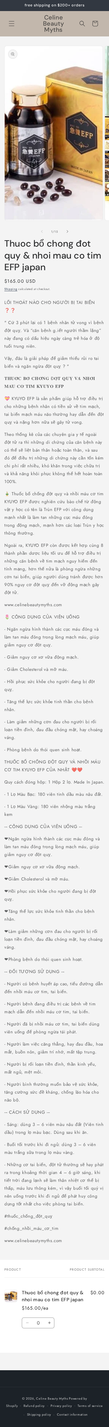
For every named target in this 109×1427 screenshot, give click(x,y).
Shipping (10, 289)
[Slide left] (41, 231)
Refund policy (34, 1405)
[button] (11, 23)
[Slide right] (67, 231)
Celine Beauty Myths (52, 1398)
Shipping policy (39, 1414)
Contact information (72, 1414)
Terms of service (90, 1405)
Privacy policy (61, 1405)
